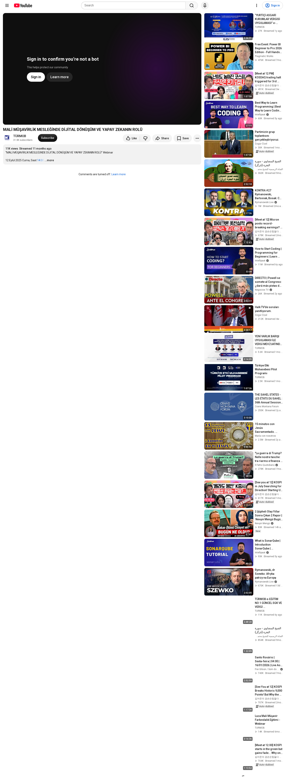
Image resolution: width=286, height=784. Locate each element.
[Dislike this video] (145, 138)
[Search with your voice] (205, 5)
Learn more (118, 174)
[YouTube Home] (23, 5)
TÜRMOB (19, 136)
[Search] (191, 5)
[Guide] (7, 5)
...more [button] (49, 160)
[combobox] (134, 5)
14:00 (40, 160)
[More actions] (197, 138)
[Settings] (256, 5)
